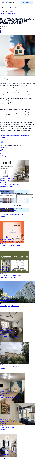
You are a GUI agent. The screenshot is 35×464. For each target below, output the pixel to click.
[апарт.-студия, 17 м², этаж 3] (12, 441)
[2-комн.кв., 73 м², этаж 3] (12, 319)
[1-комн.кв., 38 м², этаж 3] (12, 289)
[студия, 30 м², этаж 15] (12, 228)
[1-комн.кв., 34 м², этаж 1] (12, 380)
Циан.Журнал (10, 8)
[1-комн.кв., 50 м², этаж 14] (12, 167)
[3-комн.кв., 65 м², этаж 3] (12, 350)
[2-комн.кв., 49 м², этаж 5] (12, 259)
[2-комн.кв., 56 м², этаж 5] (12, 411)
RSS (1, 15)
